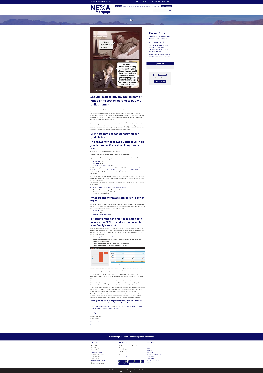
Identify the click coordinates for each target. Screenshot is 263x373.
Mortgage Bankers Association (101, 165)
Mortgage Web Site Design (124, 371)
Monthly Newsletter (103, 306)
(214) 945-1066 (107, 2)
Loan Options (150, 352)
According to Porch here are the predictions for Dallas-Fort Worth (108, 187)
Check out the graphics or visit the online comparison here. (107, 237)
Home (148, 346)
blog (97, 306)
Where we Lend (94, 322)
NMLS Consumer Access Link (154, 363)
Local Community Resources (154, 354)
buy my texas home (132, 306)
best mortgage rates (120, 306)
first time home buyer (100, 308)
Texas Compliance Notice (153, 361)
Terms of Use (150, 358)
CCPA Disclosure (141, 371)
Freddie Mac (96, 161)
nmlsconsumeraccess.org (98, 360)
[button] (139, 1)
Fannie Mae (96, 163)
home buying (109, 308)
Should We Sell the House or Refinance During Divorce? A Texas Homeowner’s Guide (159, 56)
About (148, 348)
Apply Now (149, 350)
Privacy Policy (150, 356)
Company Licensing (96, 352)
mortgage (116, 308)
